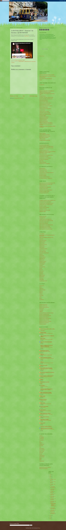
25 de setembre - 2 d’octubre (53, 489)
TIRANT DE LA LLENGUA (45, 416)
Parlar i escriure (43, 395)
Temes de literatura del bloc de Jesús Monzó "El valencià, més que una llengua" (47, 77)
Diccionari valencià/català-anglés (44, 314)
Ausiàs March (41, 238)
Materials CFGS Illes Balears (43, 468)
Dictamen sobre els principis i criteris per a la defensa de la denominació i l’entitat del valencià (47, 152)
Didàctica (42, 361)
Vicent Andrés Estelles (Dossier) (44, 252)
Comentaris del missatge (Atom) (19, 98)
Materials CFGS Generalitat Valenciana (45, 467)
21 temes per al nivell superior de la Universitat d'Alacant (47, 359)
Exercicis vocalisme (42, 109)
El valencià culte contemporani (43, 159)
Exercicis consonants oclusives (43, 101)
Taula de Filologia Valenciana (43, 223)
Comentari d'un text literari (43, 248)
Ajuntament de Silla (42, 217)
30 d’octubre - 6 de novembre (53, 502)
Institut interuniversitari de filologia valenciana (46, 220)
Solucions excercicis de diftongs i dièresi (45, 108)
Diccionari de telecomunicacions (44, 322)
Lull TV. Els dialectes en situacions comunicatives (46, 172)
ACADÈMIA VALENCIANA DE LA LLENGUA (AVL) (47, 200)
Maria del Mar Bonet (42, 289)
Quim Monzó (41, 273)
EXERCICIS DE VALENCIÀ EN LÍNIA (45, 114)
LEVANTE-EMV (41, 456)
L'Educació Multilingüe (42, 162)
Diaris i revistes (41, 451)
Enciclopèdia (41, 310)
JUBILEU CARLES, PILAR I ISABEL (46, 420)
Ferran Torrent (41, 271)
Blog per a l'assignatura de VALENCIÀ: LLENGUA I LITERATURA (47, 346)
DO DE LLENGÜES (42, 168)
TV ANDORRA (41, 437)
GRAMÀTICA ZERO (42, 211)
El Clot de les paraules (44, 365)
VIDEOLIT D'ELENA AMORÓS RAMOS (46, 354)
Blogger (39, 527)
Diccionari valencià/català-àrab (43, 317)
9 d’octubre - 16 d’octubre (52, 494)
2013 (50, 517)
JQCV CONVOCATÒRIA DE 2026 (45, 351)
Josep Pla (40, 268)
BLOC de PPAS (43, 338)
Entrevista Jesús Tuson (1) (43, 169)
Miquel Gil (41, 292)
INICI (41, 383)
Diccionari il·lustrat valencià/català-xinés (45, 318)
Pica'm (40, 459)
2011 (50, 477)
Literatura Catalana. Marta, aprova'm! (47, 388)
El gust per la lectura (42, 241)
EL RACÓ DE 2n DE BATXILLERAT (46, 368)
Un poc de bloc (43, 422)
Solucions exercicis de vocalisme (44, 111)
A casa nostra (43, 330)
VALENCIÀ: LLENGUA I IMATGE (46, 426)
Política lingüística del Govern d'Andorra (45, 227)
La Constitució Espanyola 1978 (43, 192)
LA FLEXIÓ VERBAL (42, 115)
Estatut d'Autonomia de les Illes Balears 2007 (45, 184)
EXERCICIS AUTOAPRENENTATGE (44, 92)
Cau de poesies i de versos (43, 244)
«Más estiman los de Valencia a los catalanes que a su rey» (47, 429)
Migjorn (40, 458)
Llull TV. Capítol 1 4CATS (43, 171)
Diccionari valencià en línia (43, 305)
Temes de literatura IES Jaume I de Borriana (45, 78)
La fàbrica (42, 423)
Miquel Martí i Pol (42, 258)
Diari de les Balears (42, 449)
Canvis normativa (43, 407)
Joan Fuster (41, 265)
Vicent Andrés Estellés (42, 251)
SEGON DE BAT (43, 409)
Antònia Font (41, 288)
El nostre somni (43, 396)
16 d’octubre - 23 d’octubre (52, 497)
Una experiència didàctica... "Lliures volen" (47, 414)
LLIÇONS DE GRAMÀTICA (43, 118)
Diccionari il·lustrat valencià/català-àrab (45, 315)
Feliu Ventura (41, 295)
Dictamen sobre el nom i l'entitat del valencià (45, 204)
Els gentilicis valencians (42, 205)
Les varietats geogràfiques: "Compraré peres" (45, 178)
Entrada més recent (14, 96)
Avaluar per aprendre (43, 400)
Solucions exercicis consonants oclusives (45, 102)
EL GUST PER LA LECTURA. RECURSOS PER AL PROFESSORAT (47, 236)
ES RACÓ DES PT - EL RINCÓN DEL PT (47, 375)
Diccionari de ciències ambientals (44, 319)
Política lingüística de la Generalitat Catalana (45, 228)
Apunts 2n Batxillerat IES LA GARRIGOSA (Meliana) (47, 336)
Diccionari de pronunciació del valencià (45, 201)
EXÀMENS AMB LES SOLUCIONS (44, 140)
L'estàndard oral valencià (43, 208)
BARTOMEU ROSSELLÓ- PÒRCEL (46, 389)
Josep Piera (41, 254)
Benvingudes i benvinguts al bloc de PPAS (46, 339)
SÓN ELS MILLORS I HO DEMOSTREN (46, 393)
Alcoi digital (41, 445)
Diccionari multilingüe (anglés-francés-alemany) (46, 312)
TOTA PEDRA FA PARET (45, 419)
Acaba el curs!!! (43, 373)
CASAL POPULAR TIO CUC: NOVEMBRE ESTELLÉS (47, 369)
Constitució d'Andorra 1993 (43, 185)
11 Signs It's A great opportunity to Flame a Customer (47, 347)
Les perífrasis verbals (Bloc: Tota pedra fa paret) (46, 97)
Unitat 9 (42, 342)
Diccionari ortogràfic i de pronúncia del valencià (46, 203)
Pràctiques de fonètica (42, 95)
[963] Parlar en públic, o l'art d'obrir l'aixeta (47, 333)
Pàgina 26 (40, 442)
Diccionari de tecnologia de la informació (45, 321)
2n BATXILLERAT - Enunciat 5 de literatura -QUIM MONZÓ (53, 504)
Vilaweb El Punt (41, 461)
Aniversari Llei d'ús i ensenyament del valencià (46, 155)
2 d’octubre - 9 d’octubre (52, 492)
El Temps (40, 454)
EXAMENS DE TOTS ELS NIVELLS (44, 136)
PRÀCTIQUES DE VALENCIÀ (44, 137)
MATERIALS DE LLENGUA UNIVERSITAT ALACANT (46, 124)
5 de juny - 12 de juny (52, 485)
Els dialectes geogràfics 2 (43, 173)
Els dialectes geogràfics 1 (43, 175)
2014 (50, 518)
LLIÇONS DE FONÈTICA (43, 119)
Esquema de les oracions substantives (46, 410)
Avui (40, 447)
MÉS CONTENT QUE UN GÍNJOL (46, 392)
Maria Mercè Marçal (42, 262)
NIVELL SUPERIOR (42, 133)
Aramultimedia (41, 444)
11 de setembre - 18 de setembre (52, 487)
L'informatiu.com (41, 455)
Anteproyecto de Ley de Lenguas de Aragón (45, 189)
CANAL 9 (40, 435)
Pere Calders (41, 272)
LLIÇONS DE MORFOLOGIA (43, 116)
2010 (50, 476)
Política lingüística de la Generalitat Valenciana (46, 224)
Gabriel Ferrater (41, 259)
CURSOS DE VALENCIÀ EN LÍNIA (44, 112)
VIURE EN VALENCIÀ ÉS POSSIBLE (46, 428)
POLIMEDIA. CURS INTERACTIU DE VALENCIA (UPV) (47, 94)
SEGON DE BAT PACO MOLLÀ (46, 413)
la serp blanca (43, 385)
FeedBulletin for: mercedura (45, 382)
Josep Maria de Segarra (42, 261)
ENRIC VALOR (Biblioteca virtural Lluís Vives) (46, 237)
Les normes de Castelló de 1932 (43, 150)
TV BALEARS (41, 438)
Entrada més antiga (33, 96)
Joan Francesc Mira (42, 266)
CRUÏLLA (42, 354)
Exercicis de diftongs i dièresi (43, 107)
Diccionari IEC (41, 308)
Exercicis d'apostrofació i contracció (44, 104)
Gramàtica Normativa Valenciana (44, 207)
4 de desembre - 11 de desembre (53, 511)
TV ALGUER (41, 440)
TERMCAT (41, 311)
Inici (24, 96)
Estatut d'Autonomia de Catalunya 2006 (45, 187)
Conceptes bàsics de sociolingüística (44, 163)
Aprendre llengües (43, 332)
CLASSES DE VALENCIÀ (45, 350)
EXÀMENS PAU (41, 84)
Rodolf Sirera (41, 278)
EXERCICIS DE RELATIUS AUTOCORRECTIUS (46, 90)
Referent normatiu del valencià (43, 156)
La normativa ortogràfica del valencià (44, 210)
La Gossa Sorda (41, 285)
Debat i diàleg (41, 160)
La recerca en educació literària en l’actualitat (47, 362)
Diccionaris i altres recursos (43, 304)
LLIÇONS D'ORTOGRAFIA (43, 121)
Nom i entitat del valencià (43, 153)
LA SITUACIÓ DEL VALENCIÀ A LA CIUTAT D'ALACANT (46, 148)
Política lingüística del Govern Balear (44, 226)
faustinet (42, 379)
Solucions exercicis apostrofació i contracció (45, 105)
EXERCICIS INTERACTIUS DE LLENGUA (45, 122)
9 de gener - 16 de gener (53, 480)
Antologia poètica (42, 245)
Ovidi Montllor (41, 299)
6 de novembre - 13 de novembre (52, 508)
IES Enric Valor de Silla (42, 216)
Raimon (40, 298)
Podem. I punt (43, 402)
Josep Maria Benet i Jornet (43, 280)
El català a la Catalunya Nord (43, 188)
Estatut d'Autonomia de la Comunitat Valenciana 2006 (47, 182)
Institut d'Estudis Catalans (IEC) (44, 221)
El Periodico (41, 452)
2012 (50, 515)
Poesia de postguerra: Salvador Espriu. (46, 403)
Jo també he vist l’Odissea (44, 386)
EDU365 (40, 79)
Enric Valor (41, 269)
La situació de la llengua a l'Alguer (44, 191)
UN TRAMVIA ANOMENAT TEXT (23, 7)
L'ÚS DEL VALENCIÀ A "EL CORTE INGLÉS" (46, 146)
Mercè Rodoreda (41, 276)
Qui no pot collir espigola (44, 406)
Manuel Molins (41, 279)
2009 (50, 474)
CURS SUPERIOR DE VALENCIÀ (44, 134)
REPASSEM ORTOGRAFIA (43, 100)
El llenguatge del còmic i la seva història (46, 376)
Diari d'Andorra (41, 448)
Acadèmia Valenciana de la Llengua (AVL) (45, 219)
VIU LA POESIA (41, 233)
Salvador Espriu (41, 255)
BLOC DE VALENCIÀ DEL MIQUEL (46, 341)
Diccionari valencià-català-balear (44, 307)
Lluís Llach (41, 291)
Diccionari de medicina (42, 324)
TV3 (40, 441)
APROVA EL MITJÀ (42, 138)
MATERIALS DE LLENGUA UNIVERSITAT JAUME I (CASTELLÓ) (47, 127)
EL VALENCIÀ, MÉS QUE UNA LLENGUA (47, 372)
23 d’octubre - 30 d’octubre (52, 499)
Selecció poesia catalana (42, 240)
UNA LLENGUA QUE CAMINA (44, 145)
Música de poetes (41, 247)
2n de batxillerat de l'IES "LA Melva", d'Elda (48, 328)
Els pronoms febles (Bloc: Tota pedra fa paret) (46, 98)
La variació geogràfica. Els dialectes (44, 176)
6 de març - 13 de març (52, 482)
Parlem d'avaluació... (44, 399)
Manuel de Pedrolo (42, 275)
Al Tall (40, 296)
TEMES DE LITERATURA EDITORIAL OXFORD (46, 74)
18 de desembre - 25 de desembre (52, 513)
